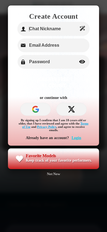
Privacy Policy (46, 126)
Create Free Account (53, 82)
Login (76, 138)
